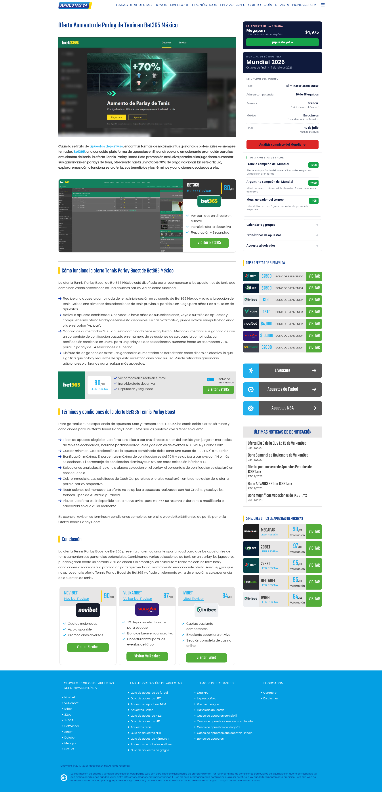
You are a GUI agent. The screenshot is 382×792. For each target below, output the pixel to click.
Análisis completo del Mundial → (282, 145)
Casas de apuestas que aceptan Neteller (225, 721)
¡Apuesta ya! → (282, 42)
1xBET (68, 720)
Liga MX (202, 692)
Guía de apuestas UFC (146, 698)
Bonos (161, 5)
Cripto (254, 5)
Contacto (270, 692)
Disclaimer (270, 698)
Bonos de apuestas (210, 738)
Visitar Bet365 (209, 242)
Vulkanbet (132, 593)
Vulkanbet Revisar (137, 598)
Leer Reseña (99, 389)
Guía (268, 5)
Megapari (70, 743)
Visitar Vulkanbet (147, 656)
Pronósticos (204, 5)
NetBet (69, 749)
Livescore (179, 5)
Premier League (208, 704)
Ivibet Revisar (193, 598)
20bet (68, 731)
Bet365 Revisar (199, 190)
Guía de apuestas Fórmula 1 (150, 738)
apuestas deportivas (106, 146)
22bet (68, 714)
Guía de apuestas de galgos (150, 750)
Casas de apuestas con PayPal (218, 727)
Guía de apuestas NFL (146, 721)
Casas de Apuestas (134, 5)
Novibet (71, 593)
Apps (240, 5)
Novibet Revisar (76, 598)
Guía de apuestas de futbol (149, 692)
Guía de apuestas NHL (146, 733)
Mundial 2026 (304, 5)
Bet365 (79, 151)
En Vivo (226, 5)
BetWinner (71, 726)
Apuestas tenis (141, 727)
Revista (282, 5)
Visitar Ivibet (206, 658)
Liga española (206, 698)
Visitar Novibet (88, 647)
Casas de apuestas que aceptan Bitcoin (224, 733)
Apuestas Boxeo (142, 710)
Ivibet (188, 593)
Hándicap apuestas (210, 710)
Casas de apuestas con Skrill (217, 715)
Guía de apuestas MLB (146, 715)
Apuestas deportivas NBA (148, 704)
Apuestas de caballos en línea (151, 744)
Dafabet (70, 737)
